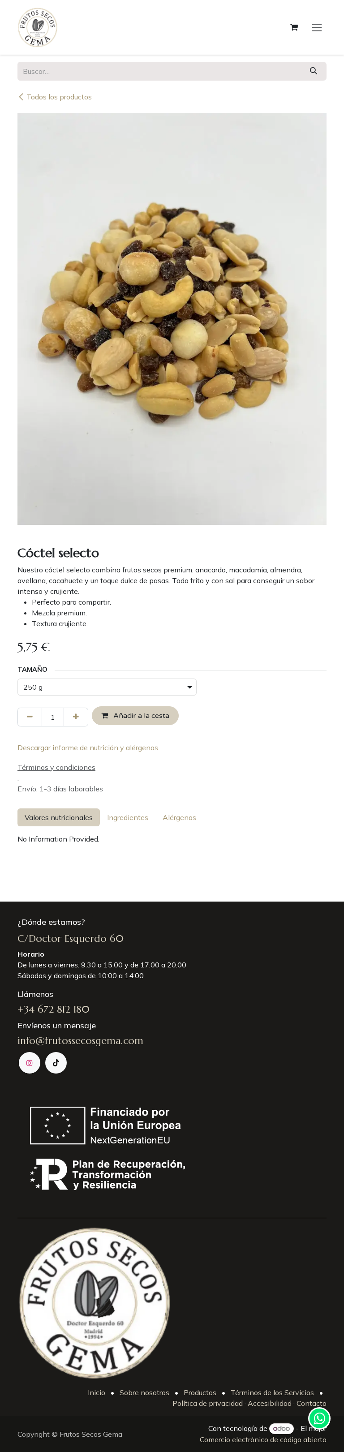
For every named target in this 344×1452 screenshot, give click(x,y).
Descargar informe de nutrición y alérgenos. (88, 747)
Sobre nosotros (144, 1392)
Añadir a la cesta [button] (140, 715)
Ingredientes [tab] (127, 817)
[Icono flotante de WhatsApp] (319, 1418)
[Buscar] (314, 71)
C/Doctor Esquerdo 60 (70, 938)
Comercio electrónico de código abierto (263, 1439)
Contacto (311, 1403)
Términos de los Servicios (272, 1392)
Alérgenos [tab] (179, 817)
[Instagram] (29, 1063)
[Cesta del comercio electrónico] (294, 27)
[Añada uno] (76, 717)
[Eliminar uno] (29, 717)
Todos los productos (59, 96)
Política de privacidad (207, 1403)
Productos (200, 1392)
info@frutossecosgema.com (80, 1041)
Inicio (96, 1392)
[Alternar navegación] (317, 27)
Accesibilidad (270, 1403)
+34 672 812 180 (53, 1009)
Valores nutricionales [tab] (59, 817)
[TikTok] (56, 1063)
